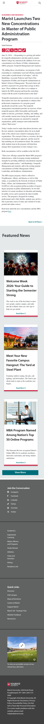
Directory (10, 591)
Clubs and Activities (11, 557)
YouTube (14, 508)
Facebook (14, 496)
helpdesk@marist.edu (15, 713)
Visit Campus (12, 595)
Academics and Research (12, 15)
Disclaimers (24, 700)
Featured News (16, 236)
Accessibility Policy (20, 703)
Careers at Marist (13, 603)
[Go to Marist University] (21, 3)
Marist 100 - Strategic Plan (17, 611)
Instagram (14, 492)
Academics (11, 531)
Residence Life (12, 566)
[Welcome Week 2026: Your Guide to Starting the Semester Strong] (21, 263)
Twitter (13, 512)
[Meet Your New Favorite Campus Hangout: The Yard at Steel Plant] (21, 338)
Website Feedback (14, 615)
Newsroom (11, 619)
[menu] (3, 3)
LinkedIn (14, 500)
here (9, 211)
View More (20, 472)
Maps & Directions (14, 599)
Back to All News (35, 222)
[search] (40, 3)
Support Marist (12, 607)
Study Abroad (12, 548)
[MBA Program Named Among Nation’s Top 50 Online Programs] (21, 412)
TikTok (13, 504)
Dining (10, 562)
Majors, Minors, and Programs (13, 542)
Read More (20, 314)
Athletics (10, 552)
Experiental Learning (11, 536)
